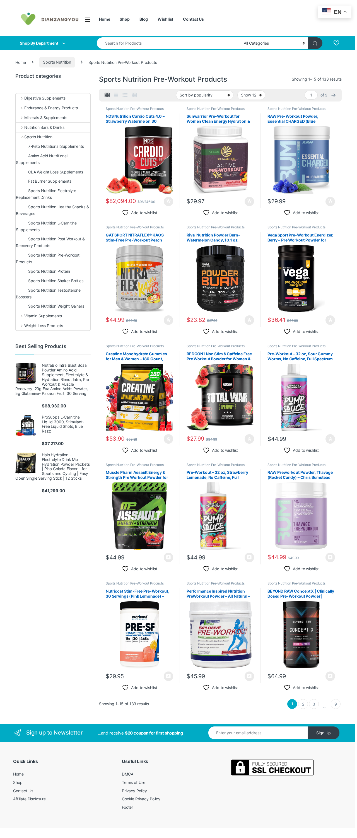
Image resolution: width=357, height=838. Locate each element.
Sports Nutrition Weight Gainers (56, 306)
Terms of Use (133, 782)
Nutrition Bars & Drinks (44, 127)
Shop (124, 19)
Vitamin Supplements (43, 315)
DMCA (127, 774)
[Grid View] (107, 95)
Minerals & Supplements (45, 117)
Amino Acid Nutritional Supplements (41, 159)
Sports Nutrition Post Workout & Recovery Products (50, 242)
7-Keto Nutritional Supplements (56, 146)
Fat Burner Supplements (49, 181)
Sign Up (323, 732)
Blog (143, 19)
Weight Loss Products (43, 325)
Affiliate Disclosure (29, 798)
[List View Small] (134, 95)
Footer (127, 807)
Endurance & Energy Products (51, 107)
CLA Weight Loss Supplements (55, 172)
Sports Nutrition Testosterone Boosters (48, 293)
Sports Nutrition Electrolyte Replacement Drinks (46, 194)
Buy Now (168, 557)
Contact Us (193, 19)
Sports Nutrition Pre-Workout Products (135, 109)
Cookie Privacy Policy (141, 798)
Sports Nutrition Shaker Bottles (55, 280)
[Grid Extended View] (116, 95)
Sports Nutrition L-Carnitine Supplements (46, 226)
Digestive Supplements (45, 98)
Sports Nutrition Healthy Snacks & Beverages (52, 210)
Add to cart (168, 201)
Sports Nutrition (57, 62)
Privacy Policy (134, 790)
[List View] (124, 95)
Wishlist (165, 19)
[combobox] (169, 43)
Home (104, 19)
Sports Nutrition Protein (49, 271)
